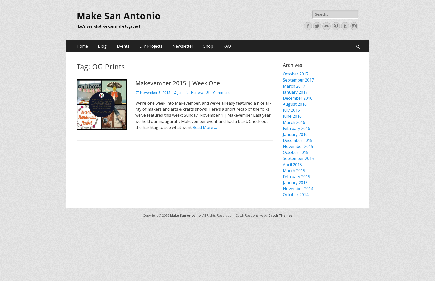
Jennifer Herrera (190, 92)
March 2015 (294, 170)
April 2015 (292, 164)
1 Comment (220, 92)
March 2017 (294, 86)
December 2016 (297, 98)
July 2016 (291, 110)
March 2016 (294, 122)
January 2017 (295, 92)
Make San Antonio (119, 16)
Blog (102, 46)
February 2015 (296, 176)
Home (82, 46)
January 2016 (295, 134)
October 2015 (295, 152)
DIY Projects (150, 46)
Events (123, 46)
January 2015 (295, 182)
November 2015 (298, 146)
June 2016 (292, 116)
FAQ (227, 46)
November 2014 (298, 188)
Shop (208, 46)
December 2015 (297, 140)
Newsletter (182, 46)
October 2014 (295, 194)
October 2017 (295, 74)
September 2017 (298, 80)
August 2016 (295, 104)
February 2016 (296, 128)
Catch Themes (280, 215)
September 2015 (298, 158)
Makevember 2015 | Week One (177, 83)
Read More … (205, 127)
